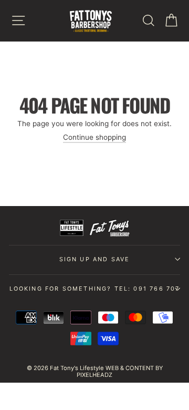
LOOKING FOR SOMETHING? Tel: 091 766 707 (94, 288)
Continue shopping (94, 137)
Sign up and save (94, 259)
